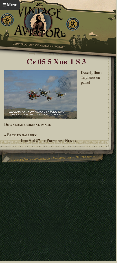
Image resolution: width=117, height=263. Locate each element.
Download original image (27, 124)
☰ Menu (10, 5)
